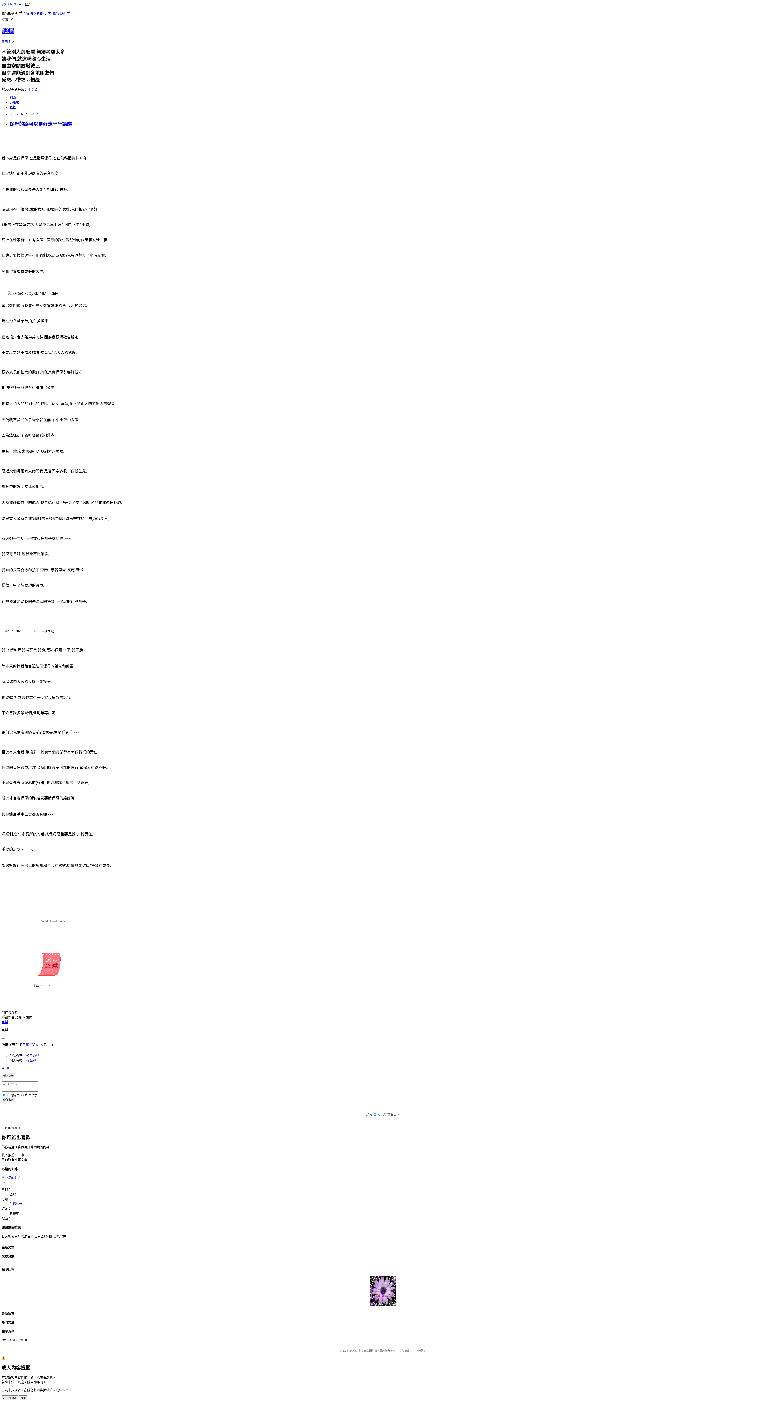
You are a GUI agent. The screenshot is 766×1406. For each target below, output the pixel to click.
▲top (5, 1067)
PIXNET (353, 1350)
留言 (33, 1044)
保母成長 (32, 1060)
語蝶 (8, 30)
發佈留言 (8, 1099)
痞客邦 (24, 1044)
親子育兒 (32, 1056)
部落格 (14, 102)
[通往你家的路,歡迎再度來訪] (383, 1304)
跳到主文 (8, 42)
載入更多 (8, 1075)
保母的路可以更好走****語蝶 (41, 124)
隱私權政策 (405, 1350)
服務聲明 (421, 1350)
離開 (23, 1398)
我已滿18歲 (9, 1398)
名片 (13, 107)
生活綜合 (34, 89)
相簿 (13, 97)
